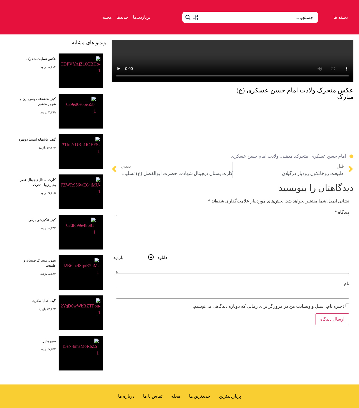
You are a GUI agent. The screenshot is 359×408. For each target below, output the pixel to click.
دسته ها (340, 17)
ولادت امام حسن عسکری (255, 156)
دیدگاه (342, 212)
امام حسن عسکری (328, 156)
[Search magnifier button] (188, 17)
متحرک (301, 156)
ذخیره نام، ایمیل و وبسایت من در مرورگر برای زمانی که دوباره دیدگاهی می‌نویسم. (268, 306)
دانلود (162, 257)
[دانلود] (151, 257)
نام (346, 283)
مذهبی (287, 156)
